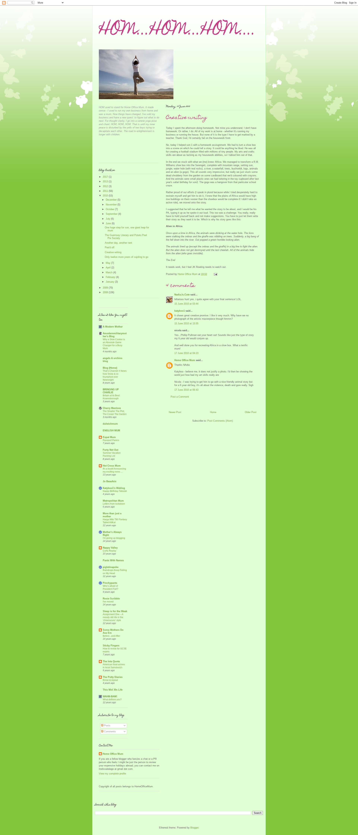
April (108, 267)
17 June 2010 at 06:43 (186, 389)
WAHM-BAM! (110, 696)
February (111, 277)
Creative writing (113, 252)
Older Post (250, 412)
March (109, 272)
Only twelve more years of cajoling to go (126, 257)
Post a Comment (180, 396)
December (111, 199)
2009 (106, 287)
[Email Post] (215, 274)
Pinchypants (110, 583)
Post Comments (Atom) (220, 420)
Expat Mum (109, 437)
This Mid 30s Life (113, 689)
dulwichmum (110, 423)
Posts (106, 725)
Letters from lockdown (114, 503)
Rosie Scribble (111, 598)
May (108, 262)
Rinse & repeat (110, 680)
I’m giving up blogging (114, 538)
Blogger (194, 827)
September (112, 213)
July (108, 218)
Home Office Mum (184, 360)
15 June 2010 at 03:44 (186, 303)
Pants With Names (113, 560)
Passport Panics (111, 440)
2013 (106, 181)
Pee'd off (109, 247)
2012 (106, 186)
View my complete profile (112, 773)
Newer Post (175, 412)
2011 (106, 191)
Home (213, 412)
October (110, 209)
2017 (106, 176)
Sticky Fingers (111, 645)
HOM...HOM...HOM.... (177, 31)
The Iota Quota (111, 661)
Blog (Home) (110, 367)
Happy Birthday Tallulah (115, 491)
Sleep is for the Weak (115, 611)
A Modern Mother (113, 326)
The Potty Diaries (113, 677)
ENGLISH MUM (111, 430)
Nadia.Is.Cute (182, 294)
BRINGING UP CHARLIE (111, 391)
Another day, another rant (118, 242)
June (109, 223)
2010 (106, 195)
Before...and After (111, 636)
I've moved (108, 601)
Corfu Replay (109, 550)
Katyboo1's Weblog (114, 488)
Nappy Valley (110, 547)
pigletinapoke (110, 567)
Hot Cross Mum (112, 465)
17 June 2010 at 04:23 (186, 353)
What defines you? (112, 699)
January (110, 281)
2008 (106, 292)
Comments (109, 731)
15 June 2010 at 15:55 (186, 323)
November (111, 204)
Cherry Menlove (112, 408)
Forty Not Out (110, 449)
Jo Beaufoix (109, 481)
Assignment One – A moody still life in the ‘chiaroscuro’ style (113, 617)
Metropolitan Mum (113, 500)
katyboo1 (179, 310)
